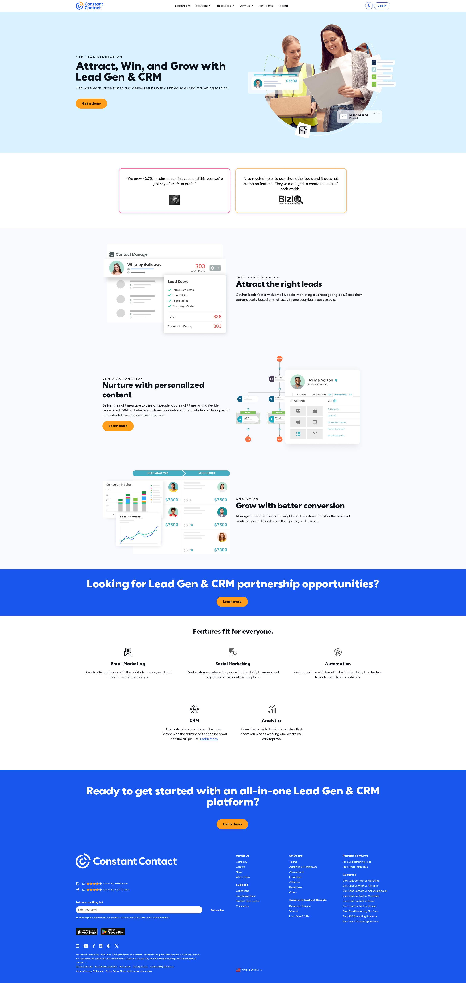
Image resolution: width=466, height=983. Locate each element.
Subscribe (217, 910)
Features (181, 6)
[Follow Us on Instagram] (77, 946)
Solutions (202, 6)
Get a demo (91, 103)
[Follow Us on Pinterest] (108, 946)
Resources (224, 6)
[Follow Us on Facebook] (94, 946)
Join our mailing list (89, 902)
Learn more (118, 426)
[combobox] (250, 970)
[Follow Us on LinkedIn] (100, 946)
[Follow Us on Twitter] (117, 946)
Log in (382, 6)
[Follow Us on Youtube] (86, 946)
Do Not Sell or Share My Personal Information (129, 971)
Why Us (245, 6)
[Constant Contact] (89, 6)
